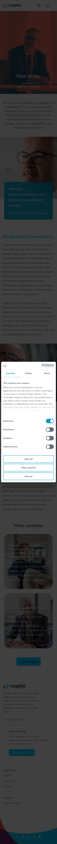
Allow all (28, 459)
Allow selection (28, 467)
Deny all (28, 476)
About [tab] (47, 373)
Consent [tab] (10, 373)
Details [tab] (28, 373)
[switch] (50, 429)
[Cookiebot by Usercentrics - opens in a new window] (42, 365)
